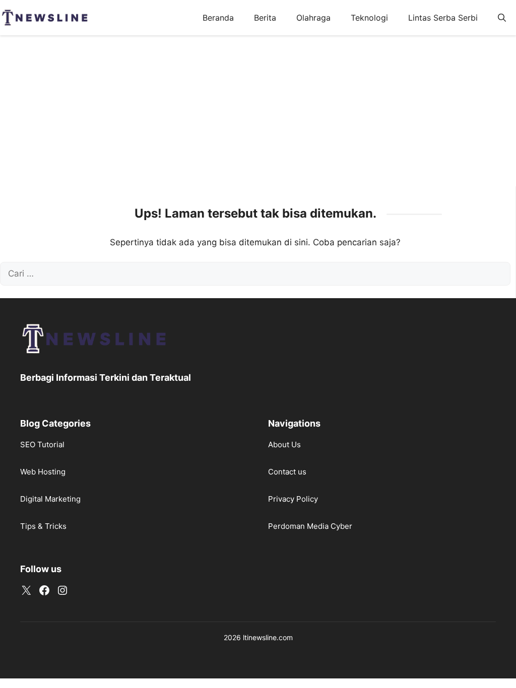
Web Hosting (43, 471)
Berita (265, 18)
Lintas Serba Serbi (443, 18)
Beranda (218, 18)
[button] (502, 18)
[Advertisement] (258, 110)
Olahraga (313, 18)
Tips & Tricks (43, 526)
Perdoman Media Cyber (310, 526)
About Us (284, 444)
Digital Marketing (50, 499)
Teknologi (369, 18)
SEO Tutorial (42, 444)
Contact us (287, 471)
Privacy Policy (293, 499)
